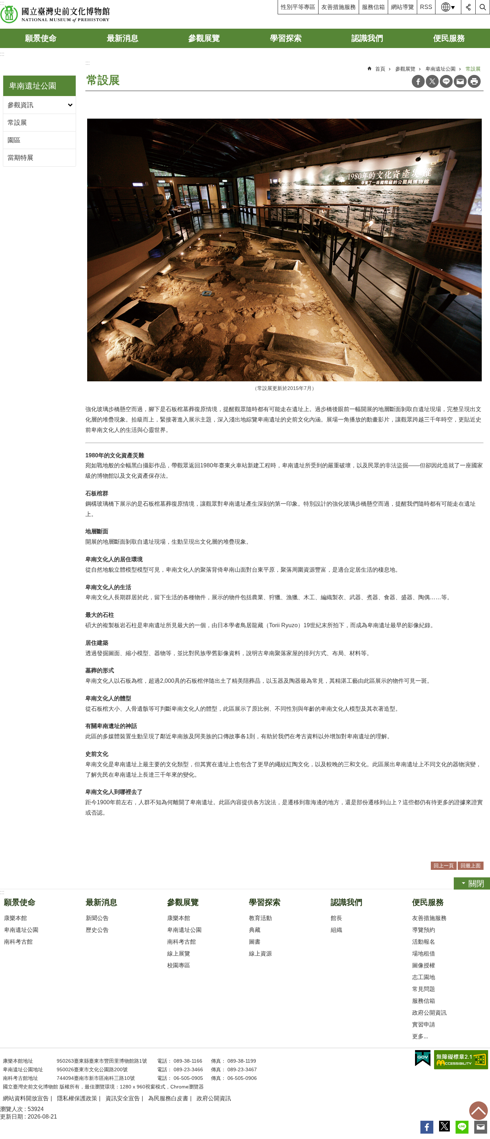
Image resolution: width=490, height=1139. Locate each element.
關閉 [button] (476, 883)
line (446, 81)
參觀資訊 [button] (20, 105)
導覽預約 (423, 930)
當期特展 (20, 157)
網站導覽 (402, 7)
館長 (336, 918)
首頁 (380, 69)
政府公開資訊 (429, 1013)
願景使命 (41, 38)
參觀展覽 (204, 38)
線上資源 (260, 953)
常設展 (17, 122)
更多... (420, 1036)
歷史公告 (97, 930)
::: (2, 54)
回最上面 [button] (471, 865)
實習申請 (423, 1024)
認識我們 (367, 38)
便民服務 (449, 38)
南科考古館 (18, 942)
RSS (426, 7)
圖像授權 (423, 965)
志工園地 (423, 977)
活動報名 (423, 942)
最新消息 (122, 38)
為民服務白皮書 (168, 1098)
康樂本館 (15, 918)
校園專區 (178, 965)
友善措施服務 (338, 7)
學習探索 (286, 38)
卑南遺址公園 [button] (32, 85)
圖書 (254, 942)
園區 (14, 140)
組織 (336, 930)
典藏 (254, 930)
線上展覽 (178, 953)
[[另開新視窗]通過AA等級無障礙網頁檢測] (461, 1059)
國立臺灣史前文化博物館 (55, 14)
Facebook (418, 81)
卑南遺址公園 (440, 69)
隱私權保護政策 (77, 1098)
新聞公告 (97, 918)
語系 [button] (448, 7)
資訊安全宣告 (122, 1098)
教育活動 (260, 918)
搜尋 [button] (483, 7)
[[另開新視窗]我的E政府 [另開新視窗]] (422, 1058)
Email (460, 81)
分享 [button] (468, 7)
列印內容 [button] (474, 81)
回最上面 (478, 1111)
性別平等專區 (298, 7)
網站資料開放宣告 (26, 1098)
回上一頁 (444, 865)
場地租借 (423, 953)
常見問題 (423, 989)
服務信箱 (373, 7)
